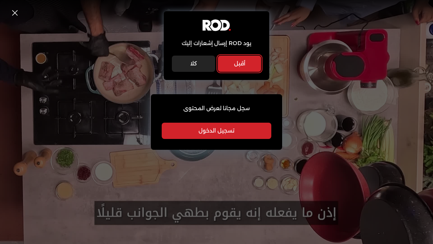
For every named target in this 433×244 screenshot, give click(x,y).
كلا (193, 63)
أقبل (239, 63)
